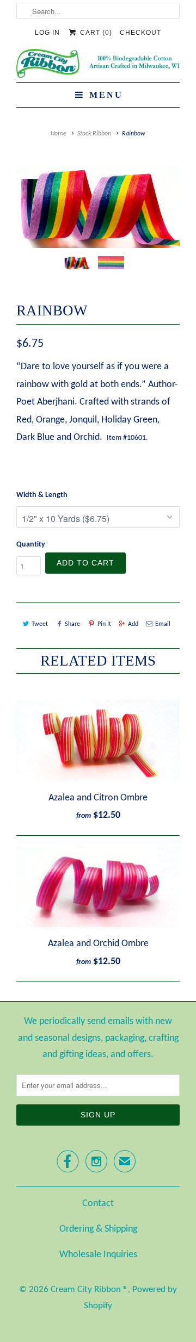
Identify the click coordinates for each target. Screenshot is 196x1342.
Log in (47, 32)
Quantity (30, 544)
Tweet (40, 624)
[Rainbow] (98, 207)
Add (133, 624)
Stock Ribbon (94, 134)
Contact (98, 1203)
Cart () (95, 32)
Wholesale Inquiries (98, 1255)
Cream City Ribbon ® (89, 1289)
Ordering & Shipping (98, 1229)
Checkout (140, 32)
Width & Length (42, 495)
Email (162, 624)
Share (72, 624)
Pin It (104, 624)
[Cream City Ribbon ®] (98, 65)
